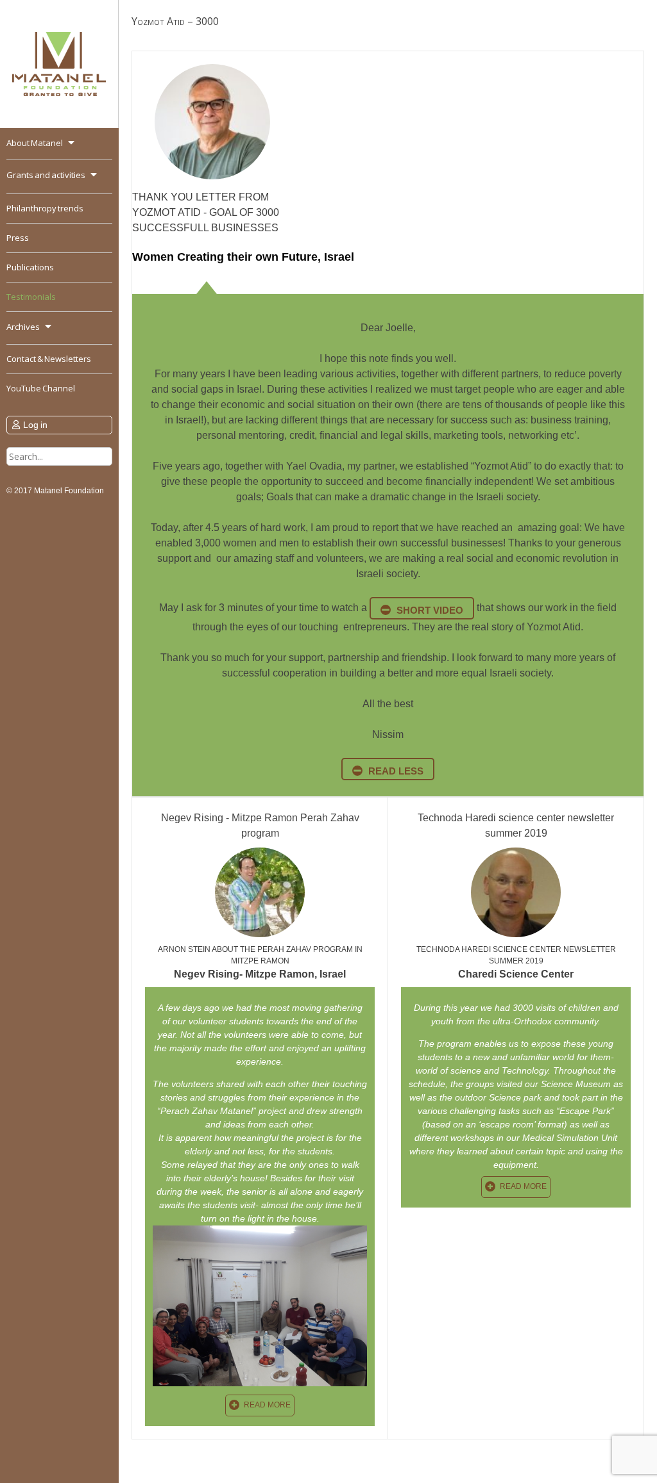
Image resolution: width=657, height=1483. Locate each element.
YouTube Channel (40, 388)
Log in (35, 425)
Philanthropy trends (44, 208)
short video (430, 610)
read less (395, 771)
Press (17, 237)
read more (267, 1404)
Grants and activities (45, 175)
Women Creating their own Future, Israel (243, 256)
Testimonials (31, 296)
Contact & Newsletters (48, 359)
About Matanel (34, 143)
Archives (23, 326)
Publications (30, 267)
